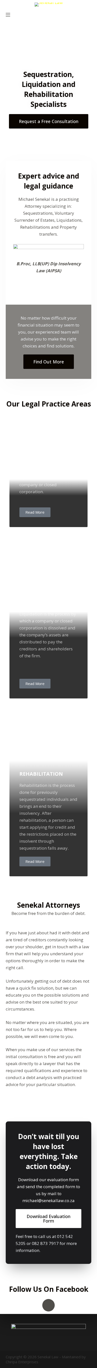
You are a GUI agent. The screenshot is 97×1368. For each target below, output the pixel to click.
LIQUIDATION (36, 602)
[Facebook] (48, 1305)
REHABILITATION (41, 773)
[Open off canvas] (8, 14)
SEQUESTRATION (40, 431)
